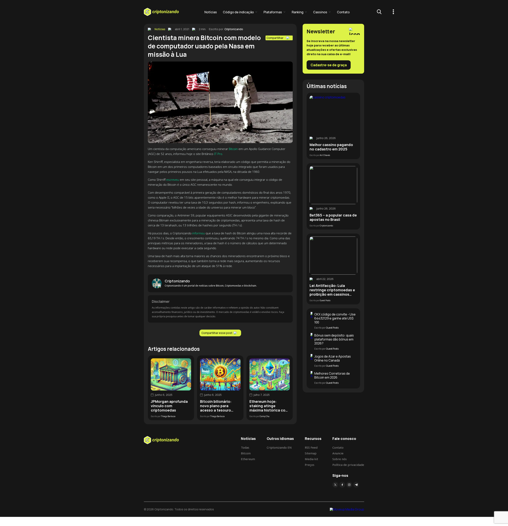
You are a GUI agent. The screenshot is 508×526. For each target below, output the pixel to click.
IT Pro (218, 154)
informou (198, 233)
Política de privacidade (348, 465)
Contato (343, 12)
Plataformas (273, 12)
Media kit (311, 459)
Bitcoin (233, 149)
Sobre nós (339, 459)
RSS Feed (311, 447)
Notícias (210, 12)
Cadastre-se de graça (329, 65)
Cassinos (320, 12)
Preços (309, 465)
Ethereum (248, 459)
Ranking (297, 12)
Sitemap (311, 453)
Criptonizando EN (279, 447)
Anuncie (337, 453)
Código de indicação (238, 12)
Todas (245, 447)
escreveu (172, 180)
